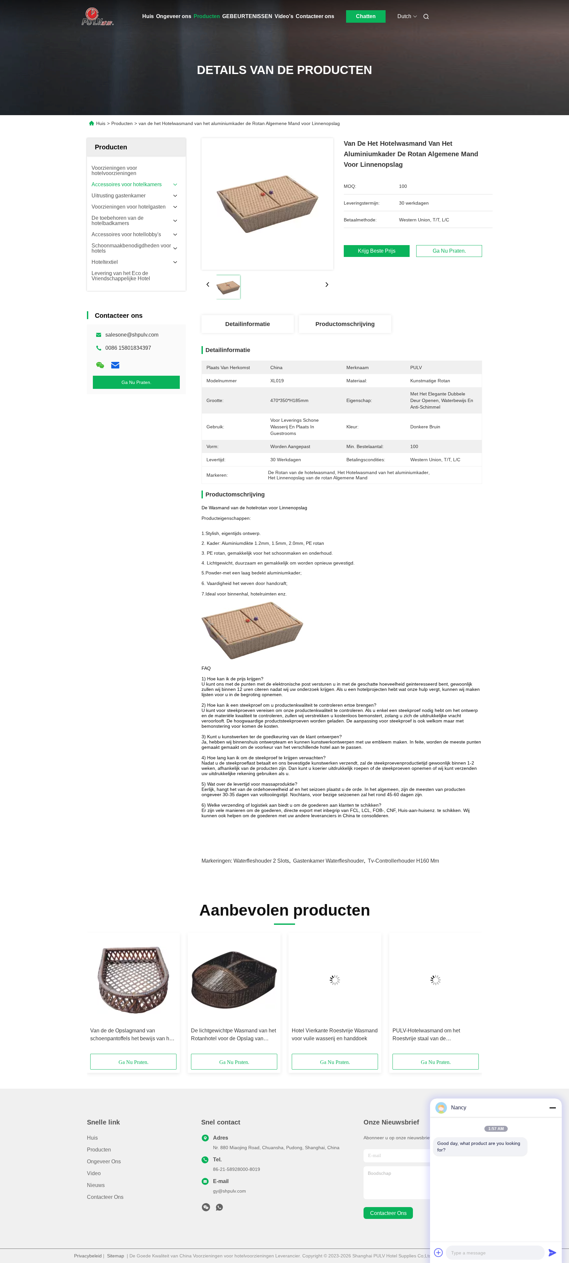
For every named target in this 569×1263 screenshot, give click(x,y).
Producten (207, 16)
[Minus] (552, 1108)
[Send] (552, 1252)
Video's (284, 16)
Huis (148, 16)
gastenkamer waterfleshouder (328, 861)
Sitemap (115, 1255)
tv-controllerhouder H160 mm (403, 861)
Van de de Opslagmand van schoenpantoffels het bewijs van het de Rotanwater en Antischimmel (132, 1035)
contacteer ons (388, 1213)
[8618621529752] (219, 1209)
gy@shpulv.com (229, 1191)
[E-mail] (115, 365)
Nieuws (96, 1185)
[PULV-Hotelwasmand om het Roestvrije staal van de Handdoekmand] (436, 980)
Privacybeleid (88, 1255)
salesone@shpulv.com (131, 335)
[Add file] (438, 1252)
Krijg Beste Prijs (376, 251)
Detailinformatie (247, 324)
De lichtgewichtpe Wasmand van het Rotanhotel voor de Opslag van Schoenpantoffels (233, 1035)
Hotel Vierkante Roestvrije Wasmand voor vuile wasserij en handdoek (335, 1034)
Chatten (366, 16)
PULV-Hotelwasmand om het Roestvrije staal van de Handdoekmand (426, 1035)
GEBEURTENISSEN (247, 16)
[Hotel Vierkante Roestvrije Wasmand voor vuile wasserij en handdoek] (335, 980)
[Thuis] (96, 16)
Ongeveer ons (173, 16)
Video (94, 1173)
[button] (99, 995)
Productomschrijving (345, 324)
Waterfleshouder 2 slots (261, 861)
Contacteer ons (315, 16)
